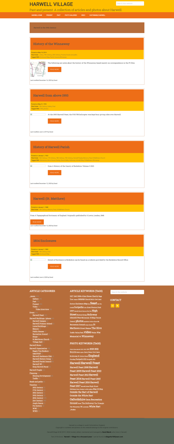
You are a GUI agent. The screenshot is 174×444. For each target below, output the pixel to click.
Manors (85, 158)
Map (95, 389)
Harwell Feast (38, 315)
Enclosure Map (44, 57)
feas (89, 304)
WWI (35, 408)
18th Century (60, 158)
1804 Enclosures (44, 241)
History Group (82, 315)
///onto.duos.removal (75, 349)
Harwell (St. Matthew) (49, 198)
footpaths (79, 307)
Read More (54, 69)
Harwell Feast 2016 (80, 382)
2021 (96, 349)
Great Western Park (94, 307)
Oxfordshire (77, 399)
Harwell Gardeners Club (42, 356)
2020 (92, 349)
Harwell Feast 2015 (91, 378)
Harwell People (78, 158)
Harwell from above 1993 (50, 95)
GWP (72, 311)
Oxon (88, 399)
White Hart (94, 406)
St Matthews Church (98, 158)
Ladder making (89, 389)
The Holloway (88, 403)
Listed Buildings (39, 326)
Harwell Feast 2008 (79, 367)
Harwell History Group (42, 359)
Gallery (50, 106)
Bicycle (73, 352)
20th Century (56, 55)
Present (63, 55)
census (81, 299)
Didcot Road (84, 356)
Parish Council (54, 57)
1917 (71, 296)
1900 (82, 349)
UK (81, 407)
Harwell (75, 363)
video (87, 332)
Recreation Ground (40, 334)
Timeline (33, 385)
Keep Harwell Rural (40, 367)
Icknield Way (80, 160)
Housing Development (42, 376)
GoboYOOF (37, 354)
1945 (75, 296)
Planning (33, 373)
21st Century (38, 400)
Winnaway (63, 57)
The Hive (96, 327)
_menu (41, 55)
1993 (41, 109)
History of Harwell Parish (51, 147)
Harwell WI (37, 364)
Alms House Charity (53, 160)
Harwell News (35, 345)
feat (98, 304)
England (93, 355)
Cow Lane (98, 299)
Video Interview (42, 309)
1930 (85, 349)
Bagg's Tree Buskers (41, 351)
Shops (35, 337)
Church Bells (65, 160)
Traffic (35, 378)
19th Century (48, 55)
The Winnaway (75, 407)
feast (93, 303)
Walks (94, 332)
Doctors (72, 304)
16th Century (43, 158)
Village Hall (37, 342)
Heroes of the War (87, 311)
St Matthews (88, 160)
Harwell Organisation (38, 348)
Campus (76, 299)
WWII (35, 411)
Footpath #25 (91, 359)
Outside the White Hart (81, 395)
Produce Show (93, 321)
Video (35, 307)
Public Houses (38, 331)
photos (46, 109)
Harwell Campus (39, 321)
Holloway (72, 160)
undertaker (86, 407)
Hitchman (73, 389)
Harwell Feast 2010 (91, 370)
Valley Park (79, 332)
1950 (88, 349)
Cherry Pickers (88, 352)
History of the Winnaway (51, 44)
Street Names (85, 328)
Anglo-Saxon (38, 403)
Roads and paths (71, 55)
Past (53, 106)
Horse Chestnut (80, 389)
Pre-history (37, 406)
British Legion (80, 352)
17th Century (51, 158)
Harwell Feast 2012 (79, 374)
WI (80, 336)
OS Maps (93, 318)
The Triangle (99, 403)
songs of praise (89, 325)
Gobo (85, 307)
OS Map (100, 389)
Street (79, 403)
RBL (98, 321)
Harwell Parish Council (42, 361)
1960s (79, 296)
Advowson (43, 160)
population (86, 321)
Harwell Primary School (42, 323)
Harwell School (78, 311)
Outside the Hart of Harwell (84, 392)
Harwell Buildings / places (40, 318)
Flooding (72, 359)
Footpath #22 (81, 359)
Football (72, 307)
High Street (94, 386)
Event (32, 312)
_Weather (73, 409)
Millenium (85, 318)
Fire (101, 304)
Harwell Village (51, 4)
